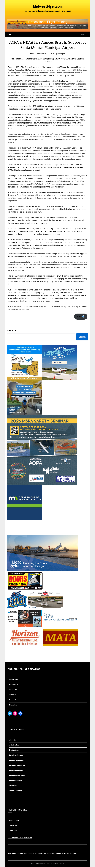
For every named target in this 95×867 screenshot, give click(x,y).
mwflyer (61, 53)
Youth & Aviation (15, 791)
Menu (83, 34)
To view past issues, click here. (20, 838)
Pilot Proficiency (15, 780)
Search (11, 330)
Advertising (13, 679)
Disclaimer (13, 705)
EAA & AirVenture (16, 755)
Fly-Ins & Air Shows (17, 765)
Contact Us (13, 685)
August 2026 (14, 820)
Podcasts (13, 700)
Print (79, 316)
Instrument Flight (16, 770)
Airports (12, 740)
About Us (13, 690)
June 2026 (13, 830)
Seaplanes (13, 785)
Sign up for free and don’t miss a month (23, 853)
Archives (12, 695)
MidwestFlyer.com (48, 6)
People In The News (17, 775)
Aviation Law (14, 745)
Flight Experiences (16, 760)
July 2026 (13, 825)
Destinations (14, 750)
